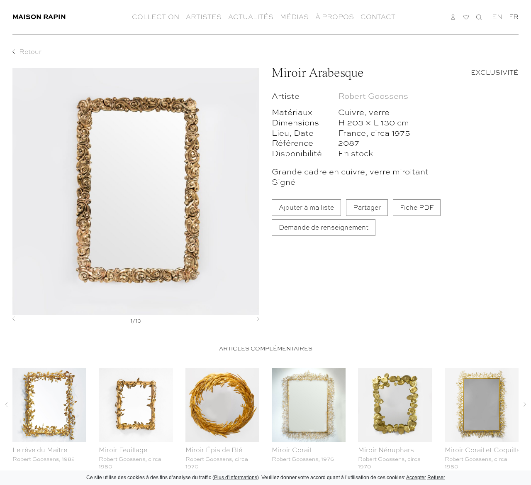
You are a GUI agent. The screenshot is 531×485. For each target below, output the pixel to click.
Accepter (416, 477)
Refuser (436, 477)
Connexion (453, 16)
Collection (155, 16)
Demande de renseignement (323, 227)
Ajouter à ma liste (306, 207)
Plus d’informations (235, 477)
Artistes (204, 16)
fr (514, 16)
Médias (294, 16)
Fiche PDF (417, 207)
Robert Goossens (373, 95)
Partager (367, 207)
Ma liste (466, 17)
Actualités (250, 16)
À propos (334, 16)
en (497, 16)
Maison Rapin (39, 16)
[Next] (240, 318)
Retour (30, 51)
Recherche (479, 16)
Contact (377, 16)
